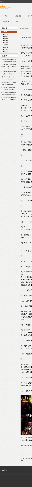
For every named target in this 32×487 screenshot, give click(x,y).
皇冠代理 (18, 16)
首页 (6, 16)
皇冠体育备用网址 (25, 330)
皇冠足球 (6, 21)
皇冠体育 (6, 40)
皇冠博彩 (6, 38)
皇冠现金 (6, 42)
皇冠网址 (6, 47)
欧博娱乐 (23, 126)
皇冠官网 (6, 45)
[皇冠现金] (5, 9)
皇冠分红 (18, 21)
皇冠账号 (6, 36)
